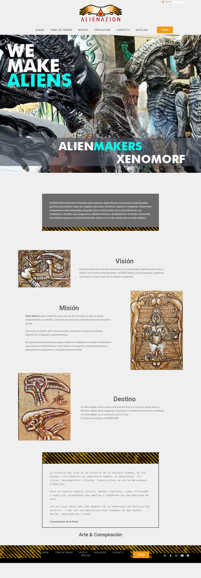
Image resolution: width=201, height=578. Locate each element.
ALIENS (40, 29)
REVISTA (83, 29)
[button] (165, 30)
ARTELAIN (142, 29)
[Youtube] (182, 555)
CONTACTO (123, 29)
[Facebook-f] (170, 555)
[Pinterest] (187, 555)
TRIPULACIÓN (102, 29)
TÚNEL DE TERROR (61, 29)
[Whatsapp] (176, 555)
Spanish (168, 2)
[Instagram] (164, 555)
